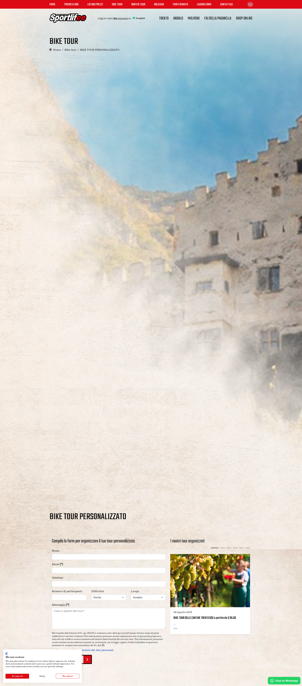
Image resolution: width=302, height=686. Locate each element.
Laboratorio (204, 4)
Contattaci (226, 4)
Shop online (244, 18)
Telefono (57, 577)
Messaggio (60, 604)
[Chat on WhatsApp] (284, 680)
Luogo (135, 591)
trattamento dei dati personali (94, 649)
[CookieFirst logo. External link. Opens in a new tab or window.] (7, 653)
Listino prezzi (95, 4)
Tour (175, 628)
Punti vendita (180, 4)
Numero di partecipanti (67, 591)
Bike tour (117, 4)
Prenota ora (71, 4)
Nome (56, 550)
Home (52, 4)
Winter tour (138, 4)
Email (57, 564)
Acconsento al (85, 649)
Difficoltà (97, 591)
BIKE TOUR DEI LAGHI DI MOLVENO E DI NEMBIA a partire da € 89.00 (208, 618)
